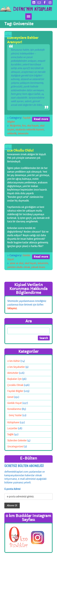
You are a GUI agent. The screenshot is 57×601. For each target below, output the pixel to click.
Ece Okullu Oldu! (20, 150)
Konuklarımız (14, 408)
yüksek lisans (38, 267)
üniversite (23, 133)
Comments (8, 34)
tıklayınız (12, 308)
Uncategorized (15, 446)
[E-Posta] (39, 2)
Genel (10, 396)
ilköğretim (15, 125)
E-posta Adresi (12, 488)
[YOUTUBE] (33, 2)
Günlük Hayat (14, 402)
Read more (41, 119)
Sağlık (10, 434)
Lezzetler (12, 428)
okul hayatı (33, 125)
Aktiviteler (12, 372)
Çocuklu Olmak (15, 384)
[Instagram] (50, 2)
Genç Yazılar (15, 415)
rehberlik (12, 133)
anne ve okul (16, 263)
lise (24, 125)
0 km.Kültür (13, 360)
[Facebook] (44, 2)
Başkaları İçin (14, 378)
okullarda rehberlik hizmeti (29, 129)
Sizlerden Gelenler (17, 440)
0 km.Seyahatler (16, 366)
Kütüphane (13, 422)
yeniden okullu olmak (18, 267)
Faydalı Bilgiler (15, 390)
